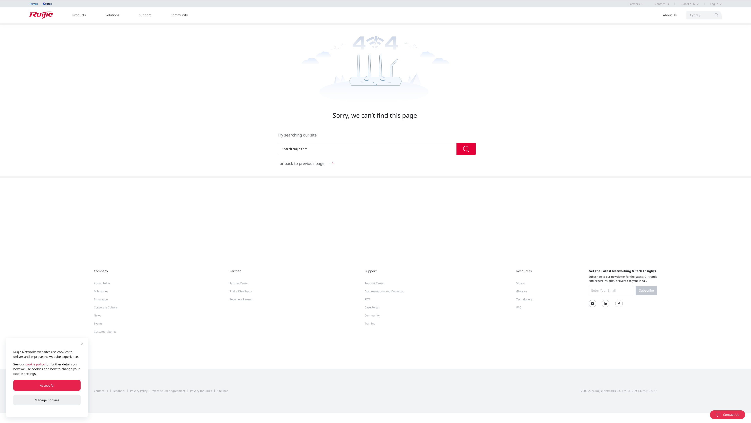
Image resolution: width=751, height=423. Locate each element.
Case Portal (372, 307)
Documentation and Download (384, 291)
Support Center (375, 283)
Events (98, 323)
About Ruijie (102, 283)
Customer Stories (105, 331)
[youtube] (592, 303)
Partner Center (239, 283)
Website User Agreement (168, 391)
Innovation (101, 299)
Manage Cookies (47, 400)
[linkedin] (605, 303)
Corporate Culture (106, 307)
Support (145, 15)
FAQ (519, 307)
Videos (520, 283)
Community (179, 15)
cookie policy (35, 364)
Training (370, 323)
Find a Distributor (240, 291)
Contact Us (662, 4)
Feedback (119, 391)
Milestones (101, 291)
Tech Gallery (524, 299)
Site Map (222, 391)
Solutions (112, 15)
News (97, 315)
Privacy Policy (138, 391)
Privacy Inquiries (201, 391)
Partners (634, 4)
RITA (367, 299)
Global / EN (688, 4)
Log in (714, 4)
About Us (670, 15)
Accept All (47, 385)
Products (79, 15)
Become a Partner (241, 299)
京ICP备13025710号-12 (642, 391)
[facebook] (619, 303)
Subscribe (646, 290)
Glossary (521, 291)
